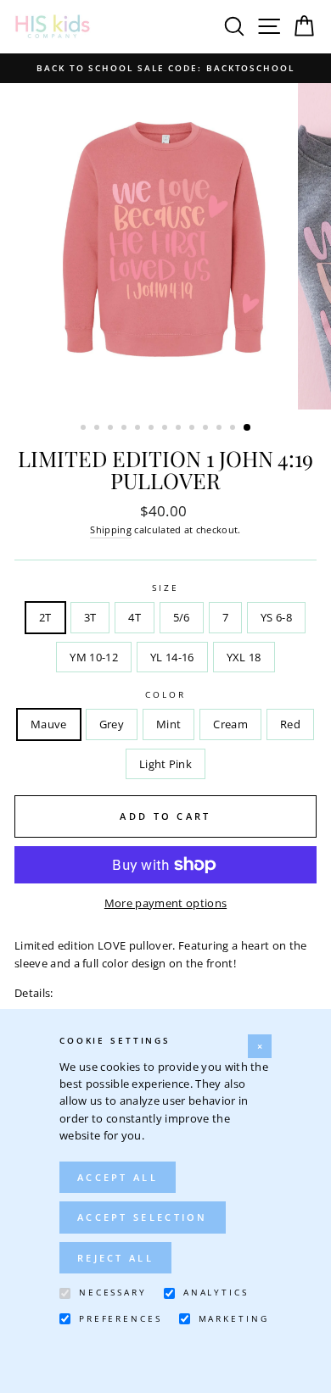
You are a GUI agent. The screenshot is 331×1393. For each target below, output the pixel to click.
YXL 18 (244, 657)
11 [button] (220, 429)
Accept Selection (142, 1217)
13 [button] (248, 428)
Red (290, 724)
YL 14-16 (172, 657)
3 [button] (112, 429)
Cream (230, 724)
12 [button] (234, 429)
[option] (165, 68)
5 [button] (139, 429)
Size (165, 587)
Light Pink (165, 764)
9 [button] (193, 429)
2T (45, 617)
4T (134, 617)
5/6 (181, 617)
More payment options (165, 903)
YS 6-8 (276, 617)
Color (165, 694)
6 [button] (153, 429)
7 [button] (166, 429)
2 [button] (98, 429)
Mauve (49, 724)
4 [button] (125, 429)
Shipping (111, 529)
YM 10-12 (94, 657)
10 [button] (207, 429)
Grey (111, 724)
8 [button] (180, 429)
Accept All (117, 1177)
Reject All (115, 1257)
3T (90, 617)
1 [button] (85, 429)
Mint (168, 724)
